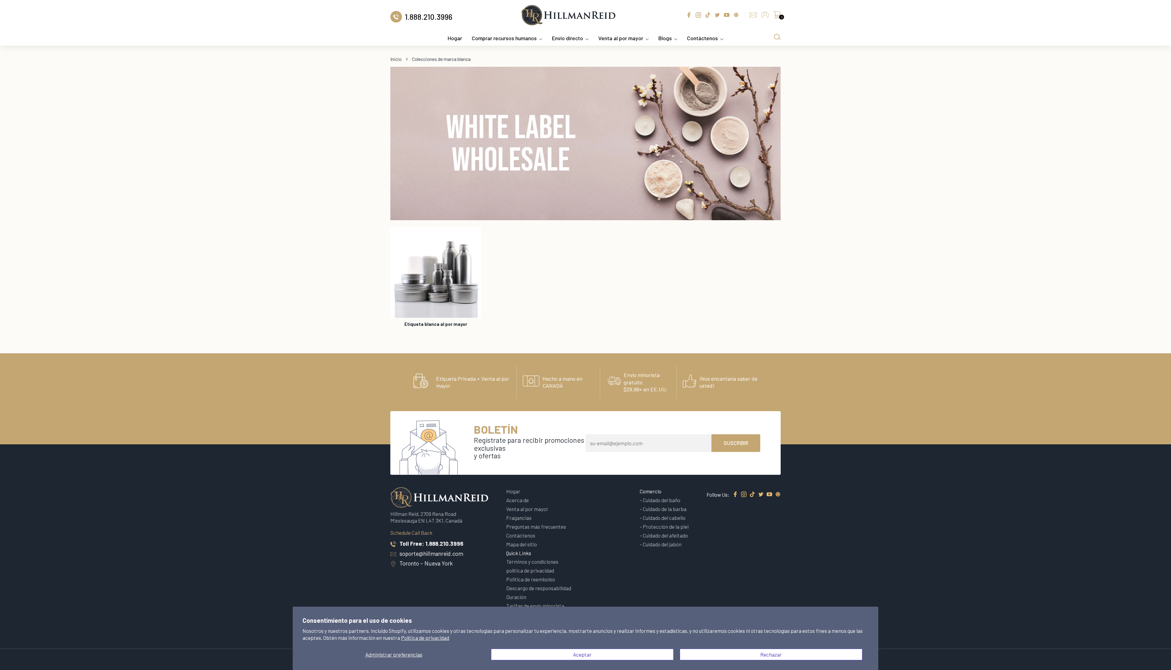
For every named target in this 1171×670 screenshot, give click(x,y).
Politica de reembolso (530, 579)
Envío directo (567, 38)
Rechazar (771, 654)
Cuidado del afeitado (665, 535)
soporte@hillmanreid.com (431, 553)
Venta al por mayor (620, 38)
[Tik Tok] (752, 495)
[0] (777, 16)
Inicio (396, 59)
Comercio (650, 491)
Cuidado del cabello (664, 518)
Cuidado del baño (661, 500)
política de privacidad (530, 570)
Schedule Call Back (411, 533)
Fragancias (519, 518)
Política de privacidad (425, 638)
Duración (516, 597)
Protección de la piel (666, 527)
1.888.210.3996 (444, 543)
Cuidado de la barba (664, 509)
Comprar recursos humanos (504, 38)
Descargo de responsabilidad (538, 588)
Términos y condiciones (532, 562)
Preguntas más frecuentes (536, 527)
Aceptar (582, 654)
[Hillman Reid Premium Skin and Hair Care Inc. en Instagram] (744, 495)
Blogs (665, 38)
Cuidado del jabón (662, 544)
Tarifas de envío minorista (535, 606)
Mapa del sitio (521, 544)
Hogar (455, 38)
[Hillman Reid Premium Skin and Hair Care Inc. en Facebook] (735, 495)
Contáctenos (702, 38)
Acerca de (517, 500)
